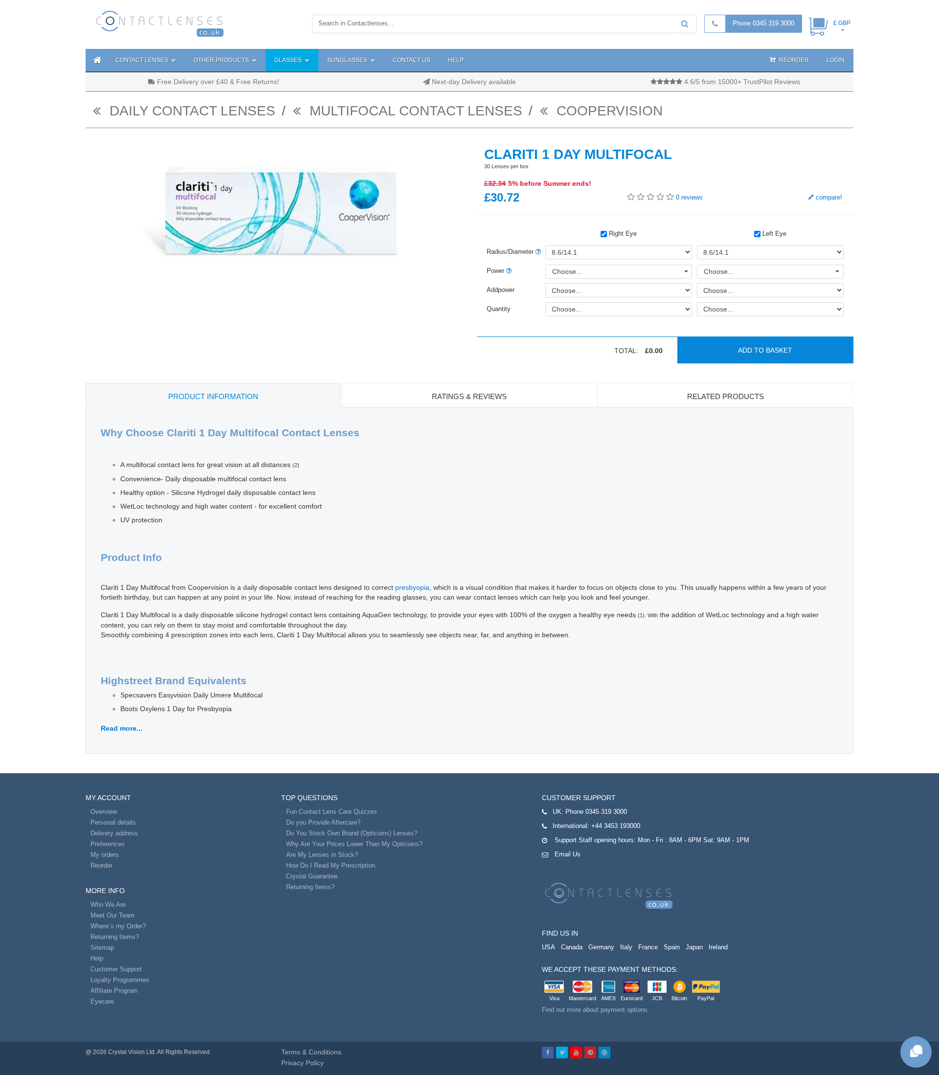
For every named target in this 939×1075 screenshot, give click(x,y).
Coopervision (608, 110)
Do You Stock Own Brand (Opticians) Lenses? (351, 833)
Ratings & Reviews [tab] (469, 396)
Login (836, 60)
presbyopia (412, 587)
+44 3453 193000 (615, 825)
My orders (104, 854)
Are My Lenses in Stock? (322, 854)
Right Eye (622, 233)
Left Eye (773, 233)
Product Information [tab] (213, 396)
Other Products (222, 60)
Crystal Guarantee (311, 876)
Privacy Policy (302, 1063)
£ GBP (841, 23)
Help (456, 60)
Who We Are (108, 904)
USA (548, 947)
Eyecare (102, 1001)
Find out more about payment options (595, 1009)
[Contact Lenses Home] (160, 23)
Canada (571, 947)
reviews (689, 197)
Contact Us (411, 60)
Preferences (107, 844)
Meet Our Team (112, 915)
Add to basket (765, 350)
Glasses (288, 60)
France (648, 947)
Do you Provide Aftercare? (323, 822)
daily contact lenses (190, 110)
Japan (694, 947)
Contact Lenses (142, 60)
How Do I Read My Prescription (330, 865)
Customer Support (116, 969)
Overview (103, 811)
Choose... (567, 271)
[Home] (96, 60)
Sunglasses (348, 60)
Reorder (793, 60)
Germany (601, 947)
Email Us (568, 854)
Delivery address (114, 833)
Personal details (113, 822)
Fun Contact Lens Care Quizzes (331, 811)
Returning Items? (114, 937)
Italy (626, 947)
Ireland (718, 947)
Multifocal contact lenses (414, 110)
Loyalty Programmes (119, 980)
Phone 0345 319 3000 (763, 23)
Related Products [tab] (725, 396)
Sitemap (102, 947)
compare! (828, 197)
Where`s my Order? (118, 926)
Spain (672, 947)
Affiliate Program (114, 990)
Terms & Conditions (311, 1052)
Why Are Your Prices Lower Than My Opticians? (354, 844)
